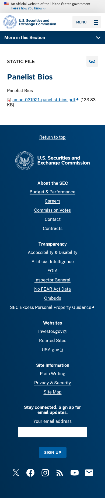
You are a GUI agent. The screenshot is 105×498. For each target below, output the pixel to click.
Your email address (52, 421)
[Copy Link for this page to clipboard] (92, 61)
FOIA (52, 270)
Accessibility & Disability (53, 252)
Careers (52, 201)
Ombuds (52, 298)
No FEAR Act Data (52, 289)
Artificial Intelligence (53, 261)
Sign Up (52, 452)
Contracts (52, 228)
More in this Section (24, 37)
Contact (53, 219)
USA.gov (50, 349)
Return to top (52, 137)
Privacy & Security (52, 382)
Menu (81, 22)
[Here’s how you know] (52, 6)
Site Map (53, 392)
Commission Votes (52, 210)
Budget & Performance (52, 191)
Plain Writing (52, 373)
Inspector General (52, 280)
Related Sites (52, 340)
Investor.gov (50, 331)
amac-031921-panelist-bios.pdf (43, 99)
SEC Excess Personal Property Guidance (50, 307)
